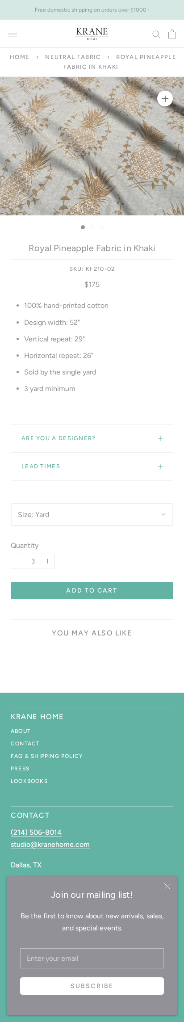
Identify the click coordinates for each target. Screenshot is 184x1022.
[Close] (167, 886)
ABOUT (21, 731)
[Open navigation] (12, 34)
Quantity (24, 545)
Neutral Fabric (72, 57)
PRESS (20, 768)
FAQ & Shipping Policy (47, 756)
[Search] (156, 34)
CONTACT (25, 743)
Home (19, 57)
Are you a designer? (58, 438)
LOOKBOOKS (29, 781)
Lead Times (40, 466)
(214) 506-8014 (36, 832)
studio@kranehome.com (50, 844)
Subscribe (92, 986)
